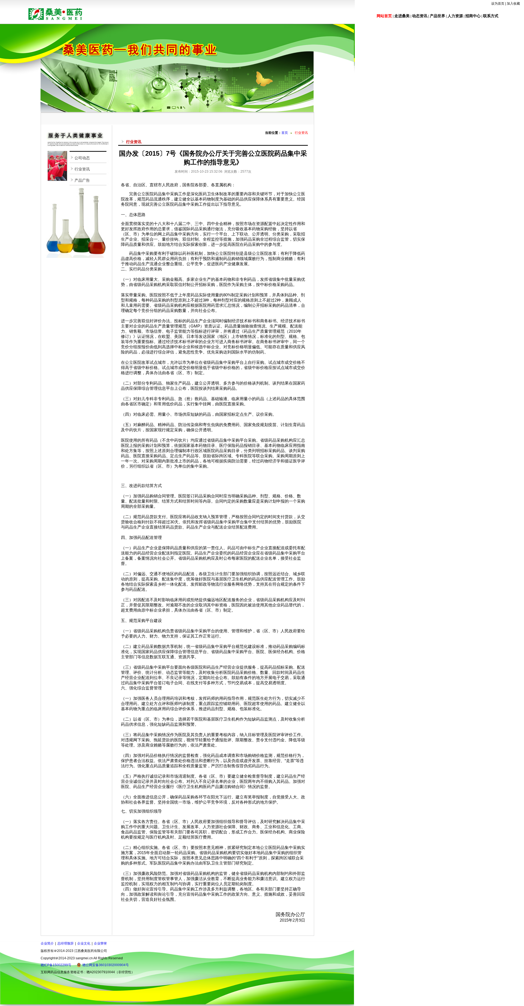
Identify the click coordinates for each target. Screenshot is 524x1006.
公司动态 (82, 158)
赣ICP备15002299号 (56, 965)
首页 (284, 133)
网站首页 (384, 16)
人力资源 (455, 16)
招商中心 (473, 16)
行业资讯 (82, 169)
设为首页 (497, 3)
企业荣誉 (100, 943)
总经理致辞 (65, 943)
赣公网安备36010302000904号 (105, 965)
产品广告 (82, 180)
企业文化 (83, 943)
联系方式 (490, 16)
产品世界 (437, 16)
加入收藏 (513, 3)
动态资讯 (419, 16)
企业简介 (47, 943)
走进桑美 (402, 16)
